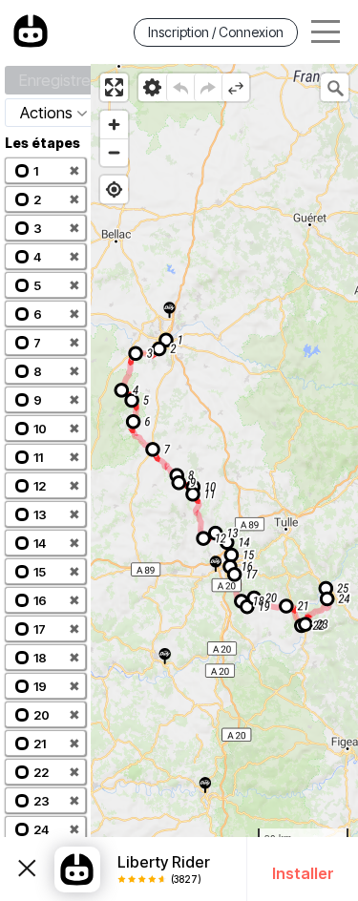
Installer (303, 873)
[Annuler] (180, 87)
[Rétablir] (207, 87)
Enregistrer (57, 80)
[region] (224, 482)
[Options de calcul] (152, 87)
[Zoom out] (114, 152)
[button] (45, 170)
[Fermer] (27, 869)
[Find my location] (114, 189)
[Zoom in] (114, 124)
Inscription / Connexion (216, 32)
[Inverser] (235, 87)
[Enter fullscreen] (114, 87)
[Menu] (325, 32)
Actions (46, 112)
